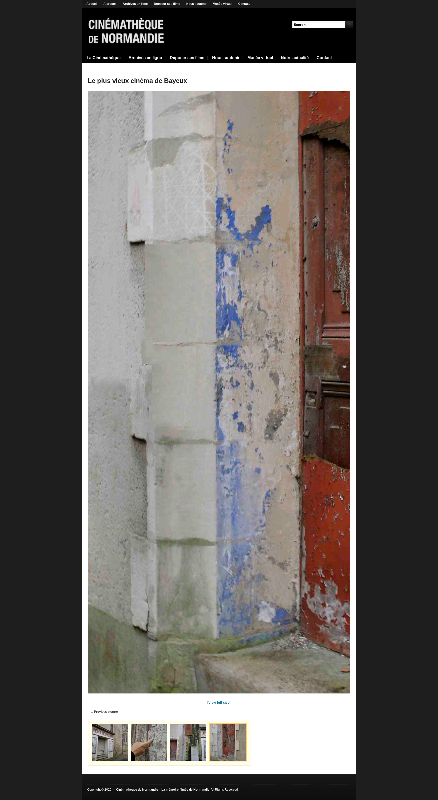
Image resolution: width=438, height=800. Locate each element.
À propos (110, 4)
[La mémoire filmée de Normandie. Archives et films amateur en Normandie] (126, 30)
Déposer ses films (167, 4)
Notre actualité (295, 58)
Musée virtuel (222, 4)
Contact (244, 4)
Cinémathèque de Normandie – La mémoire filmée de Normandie (162, 789)
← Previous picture (104, 712)
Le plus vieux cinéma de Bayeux (137, 80)
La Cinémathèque (104, 58)
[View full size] (218, 702)
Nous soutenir (196, 4)
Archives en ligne (135, 4)
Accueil (91, 4)
